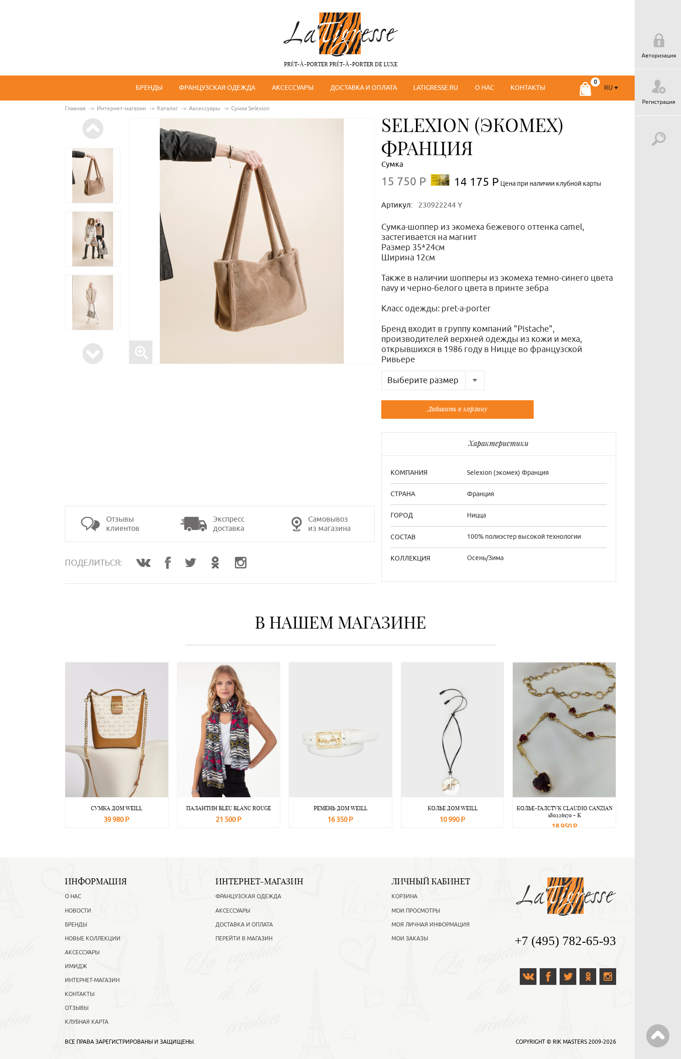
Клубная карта (86, 1022)
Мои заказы (409, 938)
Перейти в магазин (243, 938)
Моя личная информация (430, 924)
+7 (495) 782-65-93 (565, 941)
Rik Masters (570, 1042)
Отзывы (76, 1008)
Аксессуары (293, 88)
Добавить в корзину (457, 408)
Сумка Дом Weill (116, 808)
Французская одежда (217, 88)
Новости (78, 910)
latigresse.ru (435, 88)
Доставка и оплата (363, 88)
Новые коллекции (92, 938)
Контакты (528, 88)
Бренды (149, 88)
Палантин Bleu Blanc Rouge (228, 808)
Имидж (76, 966)
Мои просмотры (415, 910)
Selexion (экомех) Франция (472, 136)
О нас (484, 88)
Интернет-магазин (92, 980)
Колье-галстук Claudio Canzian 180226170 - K (564, 812)
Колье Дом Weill (453, 808)
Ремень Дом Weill (340, 808)
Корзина (404, 896)
